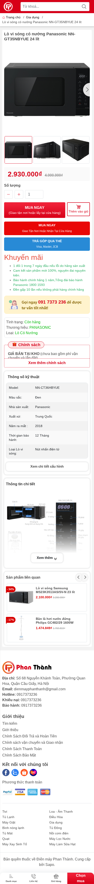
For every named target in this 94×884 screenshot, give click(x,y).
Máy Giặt (8, 822)
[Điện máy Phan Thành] (8, 6)
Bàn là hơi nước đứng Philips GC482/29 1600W (54, 620)
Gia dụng (32, 17)
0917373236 (27, 694)
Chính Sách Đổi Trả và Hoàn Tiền (29, 736)
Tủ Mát (7, 833)
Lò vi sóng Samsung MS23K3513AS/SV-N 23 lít (55, 590)
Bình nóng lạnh (13, 828)
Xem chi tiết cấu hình (47, 466)
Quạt (5, 839)
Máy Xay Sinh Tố (14, 844)
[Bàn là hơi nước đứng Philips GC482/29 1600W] (21, 628)
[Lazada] (33, 772)
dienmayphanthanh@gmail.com (39, 689)
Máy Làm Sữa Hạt (62, 844)
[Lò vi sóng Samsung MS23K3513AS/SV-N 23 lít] (21, 597)
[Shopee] (24, 772)
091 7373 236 (52, 301)
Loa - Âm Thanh (61, 811)
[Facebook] (6, 772)
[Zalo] (15, 772)
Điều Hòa (56, 817)
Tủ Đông (55, 828)
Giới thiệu (10, 730)
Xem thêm (45, 558)
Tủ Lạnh (8, 817)
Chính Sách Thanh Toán (22, 749)
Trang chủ (13, 17)
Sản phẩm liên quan (23, 577)
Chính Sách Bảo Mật (19, 755)
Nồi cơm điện (58, 833)
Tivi (4, 811)
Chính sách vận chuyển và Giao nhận (32, 742)
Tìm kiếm (9, 723)
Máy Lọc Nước (59, 839)
